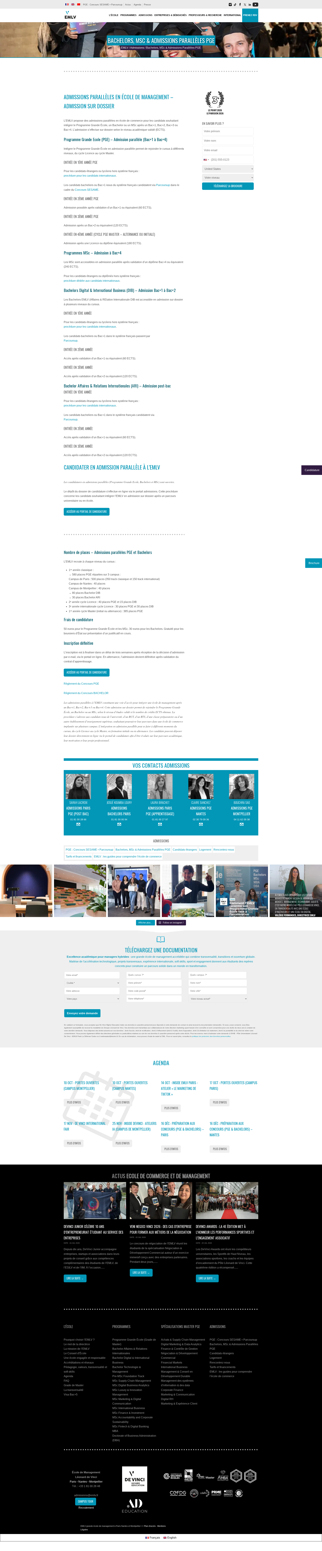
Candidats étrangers (185, 849)
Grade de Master (74, 1385)
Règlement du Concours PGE (81, 683)
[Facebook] (240, 6)
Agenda (137, 4)
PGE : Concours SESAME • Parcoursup (102, 4)
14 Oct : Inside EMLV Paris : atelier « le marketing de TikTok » (179, 1088)
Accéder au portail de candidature (87, 512)
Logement (205, 849)
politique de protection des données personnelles (211, 1036)
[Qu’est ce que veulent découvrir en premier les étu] (188, 891)
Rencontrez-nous (223, 849)
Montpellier (95, 1481)
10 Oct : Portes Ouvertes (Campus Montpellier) (81, 1085)
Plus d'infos (74, 1102)
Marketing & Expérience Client (179, 1403)
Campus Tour (85, 1501)
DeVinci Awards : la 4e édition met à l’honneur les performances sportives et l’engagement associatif (225, 1232)
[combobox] (153, 975)
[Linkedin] (250, 6)
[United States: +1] (206, 160)
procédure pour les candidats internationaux (90, 175)
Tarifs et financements (79, 856)
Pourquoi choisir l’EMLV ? (79, 1339)
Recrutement (86, 1507)
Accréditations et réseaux (79, 1362)
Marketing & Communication (178, 1394)
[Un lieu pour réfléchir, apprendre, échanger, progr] (26, 891)
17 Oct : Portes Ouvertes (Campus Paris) (233, 1085)
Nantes (82, 1481)
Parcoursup (163, 185)
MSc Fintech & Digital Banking (130, 1426)
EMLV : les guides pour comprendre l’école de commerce (128, 856)
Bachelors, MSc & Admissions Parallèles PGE (143, 849)
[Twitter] (245, 6)
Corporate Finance (172, 1390)
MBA (115, 1431)
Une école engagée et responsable (84, 1357)
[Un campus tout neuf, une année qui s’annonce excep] (80, 891)
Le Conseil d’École (75, 1353)
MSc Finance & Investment (128, 1412)
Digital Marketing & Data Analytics (181, 1344)
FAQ (66, 1380)
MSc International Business (128, 1408)
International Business (174, 1367)
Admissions (137, 47)
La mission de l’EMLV (77, 1348)
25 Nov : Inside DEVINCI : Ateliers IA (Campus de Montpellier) (134, 1126)
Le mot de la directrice (77, 1344)
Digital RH (167, 1399)
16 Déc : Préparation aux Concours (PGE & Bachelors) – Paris (182, 1129)
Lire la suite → (75, 1278)
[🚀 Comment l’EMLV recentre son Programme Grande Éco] (242, 891)
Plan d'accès (150, 1526)
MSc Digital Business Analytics (130, 1385)
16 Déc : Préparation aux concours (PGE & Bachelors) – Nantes (231, 1129)
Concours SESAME (86, 189)
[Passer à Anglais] (72, 4)
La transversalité (73, 1390)
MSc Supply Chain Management (131, 1380)
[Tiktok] (235, 6)
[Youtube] (255, 6)
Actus (128, 4)
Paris (73, 1481)
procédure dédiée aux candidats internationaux (92, 280)
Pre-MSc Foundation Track (128, 1376)
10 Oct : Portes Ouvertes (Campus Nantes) (130, 1085)
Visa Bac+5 (70, 1394)
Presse (147, 4)
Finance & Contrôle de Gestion (179, 1348)
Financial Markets (171, 1362)
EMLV (124, 47)
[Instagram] (230, 6)
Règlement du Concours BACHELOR (86, 693)
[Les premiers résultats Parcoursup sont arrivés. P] (296, 891)
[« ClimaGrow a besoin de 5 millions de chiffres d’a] (134, 891)
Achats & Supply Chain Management (183, 1339)
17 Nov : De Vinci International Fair (85, 1126)
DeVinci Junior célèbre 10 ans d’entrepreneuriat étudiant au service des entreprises (93, 1232)
